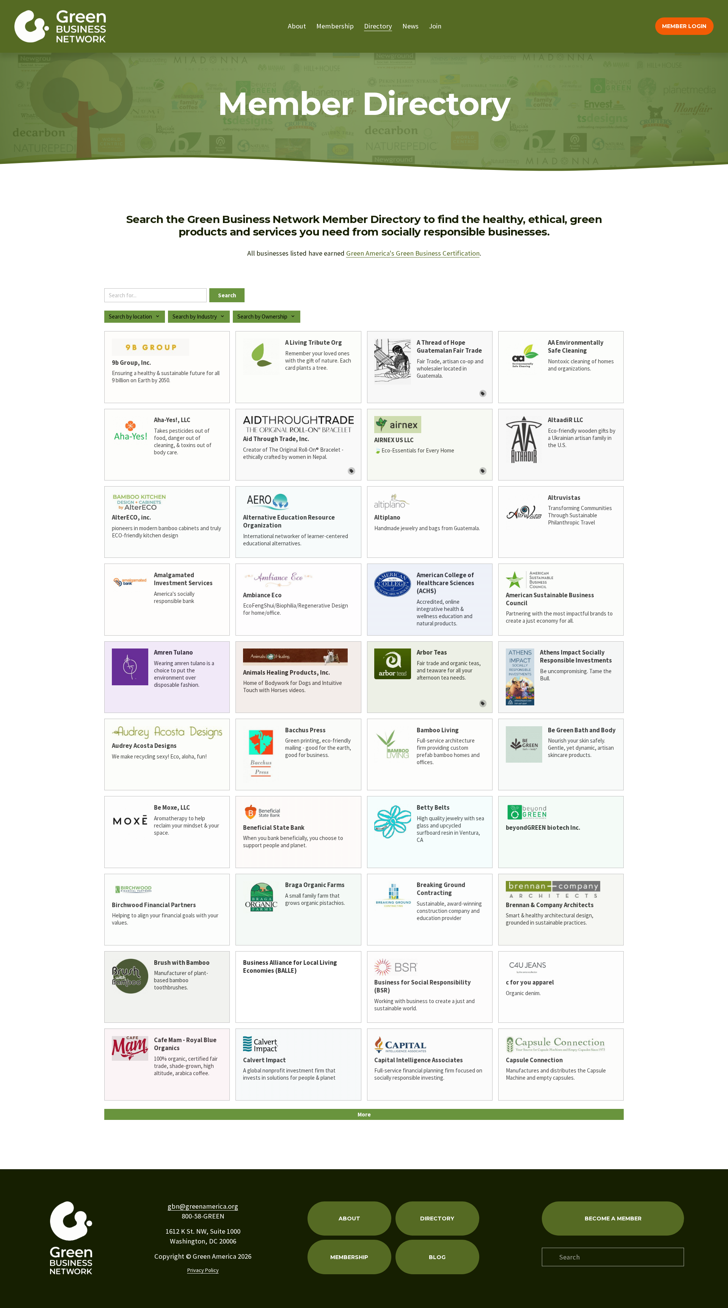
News (410, 26)
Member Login (684, 26)
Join (435, 26)
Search (227, 295)
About (297, 26)
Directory (378, 26)
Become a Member (613, 1218)
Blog (437, 1257)
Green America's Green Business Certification (413, 253)
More (364, 1114)
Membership (335, 26)
